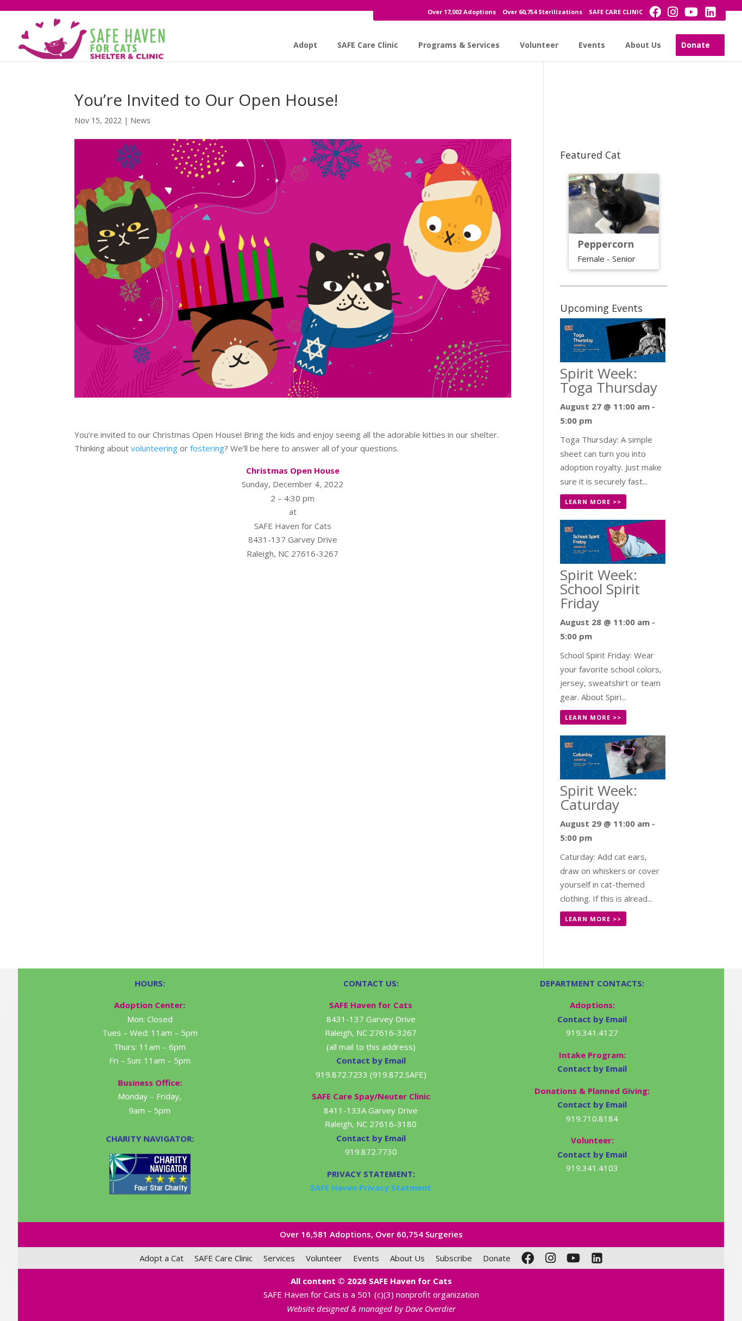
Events (591, 45)
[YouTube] (573, 1258)
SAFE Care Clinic (367, 45)
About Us (643, 45)
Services (279, 1258)
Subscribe (454, 1258)
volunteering (154, 448)
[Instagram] (550, 1258)
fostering (207, 448)
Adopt (305, 45)
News (140, 120)
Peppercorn (605, 243)
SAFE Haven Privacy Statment (370, 1187)
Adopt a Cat (162, 1258)
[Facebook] (528, 1258)
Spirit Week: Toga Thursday (608, 380)
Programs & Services (459, 45)
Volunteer (539, 45)
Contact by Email (592, 1019)
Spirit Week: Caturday (598, 797)
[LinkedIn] (597, 1258)
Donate (695, 45)
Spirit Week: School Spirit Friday (600, 589)
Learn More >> (593, 502)
